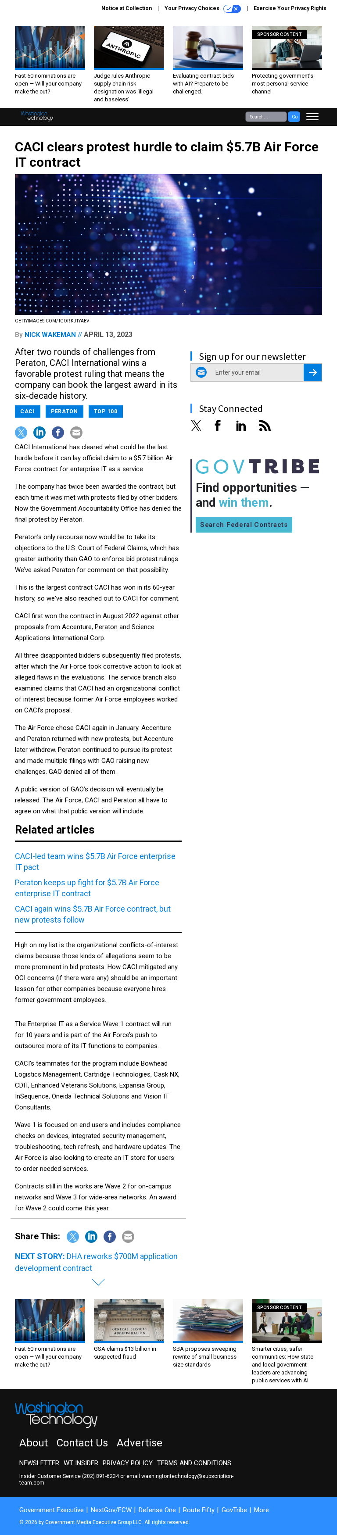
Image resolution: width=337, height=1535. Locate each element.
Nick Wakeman (50, 335)
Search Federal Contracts (244, 525)
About (33, 1443)
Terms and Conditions (194, 1463)
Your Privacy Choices (193, 8)
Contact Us (82, 1443)
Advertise (139, 1443)
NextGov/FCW (111, 1510)
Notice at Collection (126, 8)
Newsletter (39, 1463)
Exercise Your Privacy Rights (290, 8)
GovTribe (234, 1510)
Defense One (157, 1510)
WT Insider (81, 1463)
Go (295, 116)
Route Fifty (199, 1510)
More (261, 1510)
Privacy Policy (128, 1463)
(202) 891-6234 (100, 1476)
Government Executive (51, 1510)
